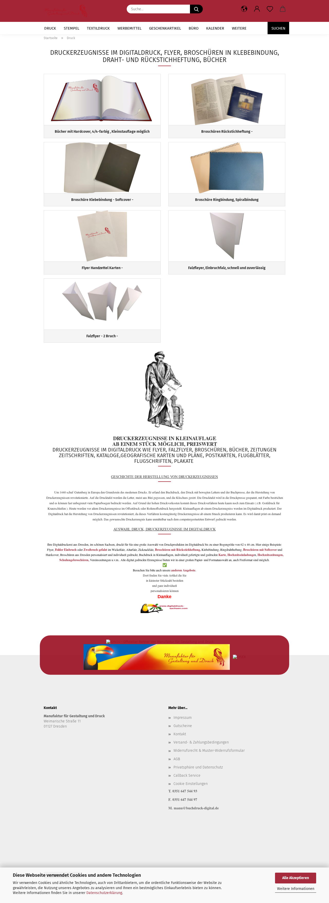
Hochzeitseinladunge (240, 555)
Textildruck (98, 28)
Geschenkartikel (165, 28)
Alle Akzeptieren (295, 878)
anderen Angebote (183, 570)
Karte (222, 555)
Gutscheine (182, 726)
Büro (193, 28)
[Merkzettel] (269, 9)
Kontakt (179, 734)
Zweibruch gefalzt (95, 549)
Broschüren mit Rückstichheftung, (178, 549)
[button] (257, 9)
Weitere (239, 28)
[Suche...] (196, 9)
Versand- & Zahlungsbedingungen (201, 742)
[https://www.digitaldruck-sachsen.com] (68, 11)
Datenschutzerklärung (104, 893)
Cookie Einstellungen (190, 784)
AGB (176, 759)
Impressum (182, 717)
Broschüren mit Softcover (260, 549)
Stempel (71, 28)
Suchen (278, 28)
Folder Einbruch (66, 549)
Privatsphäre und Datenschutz (198, 767)
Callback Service (186, 775)
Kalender (215, 28)
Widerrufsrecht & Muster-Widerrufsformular (209, 750)
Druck (50, 28)
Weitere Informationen (295, 889)
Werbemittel (129, 28)
